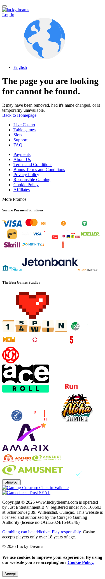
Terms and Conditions (32, 164)
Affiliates (21, 189)
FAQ (17, 145)
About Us (22, 159)
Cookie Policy (26, 184)
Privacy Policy (26, 174)
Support (20, 139)
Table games (24, 129)
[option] (58, 67)
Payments (22, 154)
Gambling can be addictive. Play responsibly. (42, 531)
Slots (17, 134)
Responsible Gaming (31, 179)
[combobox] (52, 43)
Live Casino (24, 124)
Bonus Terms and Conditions (39, 169)
